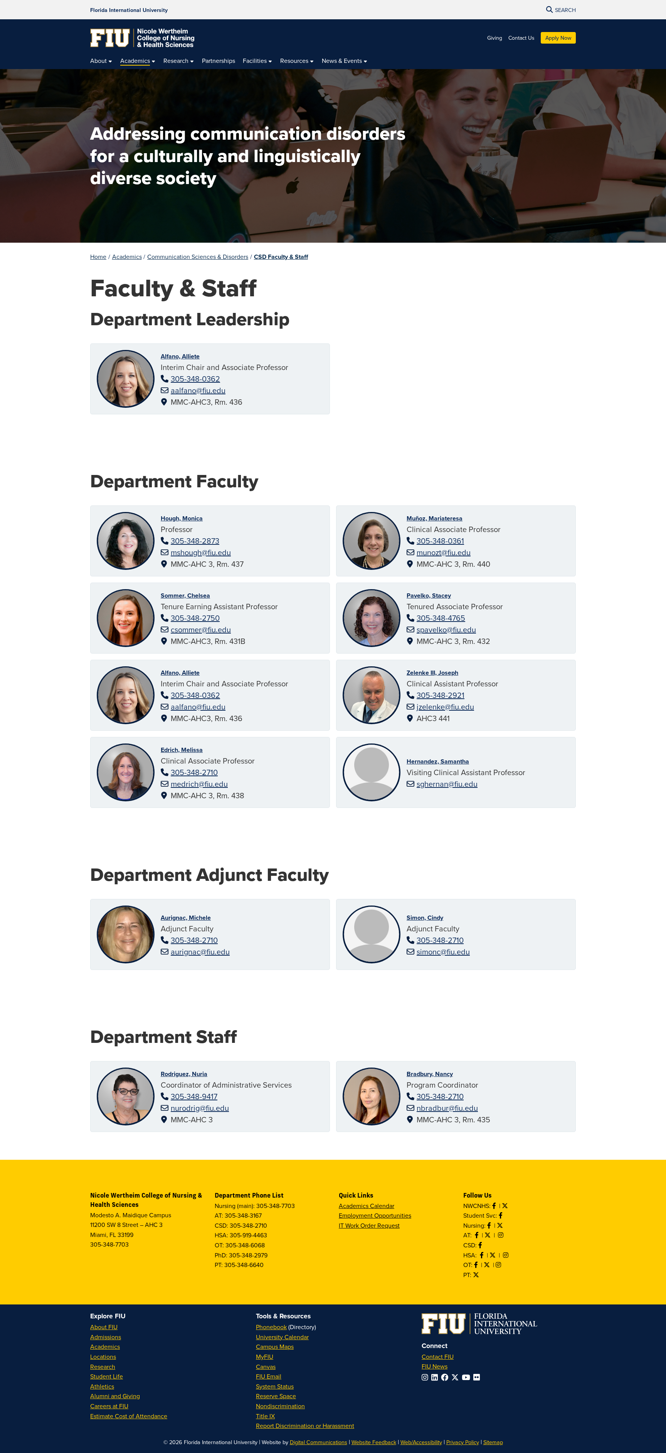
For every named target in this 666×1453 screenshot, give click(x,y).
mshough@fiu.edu (201, 552)
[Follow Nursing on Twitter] (501, 1225)
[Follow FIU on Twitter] (456, 1377)
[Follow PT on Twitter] (477, 1275)
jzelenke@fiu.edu (445, 706)
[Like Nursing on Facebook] (490, 1225)
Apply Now (558, 38)
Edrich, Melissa (182, 749)
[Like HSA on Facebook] (482, 1255)
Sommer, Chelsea (185, 595)
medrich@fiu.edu (199, 783)
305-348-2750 (195, 617)
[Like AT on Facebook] (477, 1235)
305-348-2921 (440, 695)
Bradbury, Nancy (430, 1073)
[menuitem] (101, 61)
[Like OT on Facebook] (476, 1264)
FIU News (434, 1366)
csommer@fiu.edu (201, 629)
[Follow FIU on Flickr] (478, 1377)
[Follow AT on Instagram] (501, 1235)
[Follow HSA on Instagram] (506, 1255)
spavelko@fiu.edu (446, 629)
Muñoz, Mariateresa (434, 518)
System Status (275, 1386)
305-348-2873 (195, 540)
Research (102, 1366)
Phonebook (271, 1327)
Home (98, 256)
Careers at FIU (109, 1406)
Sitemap (493, 1442)
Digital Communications (318, 1442)
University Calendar (282, 1337)
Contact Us (521, 38)
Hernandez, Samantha (438, 761)
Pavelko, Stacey (429, 595)
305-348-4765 (441, 617)
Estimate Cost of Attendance (128, 1416)
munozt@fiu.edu (444, 552)
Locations (103, 1356)
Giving (494, 38)
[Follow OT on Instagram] (499, 1264)
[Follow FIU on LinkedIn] (436, 1377)
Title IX (265, 1416)
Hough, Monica (182, 518)
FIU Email (268, 1376)
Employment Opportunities (375, 1215)
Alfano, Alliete (180, 356)
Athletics (102, 1386)
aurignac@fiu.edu (200, 951)
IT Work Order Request (369, 1225)
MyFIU (264, 1356)
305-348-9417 (194, 1096)
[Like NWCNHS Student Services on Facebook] (501, 1215)
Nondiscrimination (280, 1406)
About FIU (104, 1327)
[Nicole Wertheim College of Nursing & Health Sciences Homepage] (142, 38)
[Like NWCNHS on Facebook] (495, 1205)
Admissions (105, 1337)
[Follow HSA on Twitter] (493, 1255)
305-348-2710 (194, 772)
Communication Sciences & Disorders (197, 256)
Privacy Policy (462, 1442)
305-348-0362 (195, 378)
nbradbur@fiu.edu (447, 1107)
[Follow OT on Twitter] (487, 1264)
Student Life (106, 1376)
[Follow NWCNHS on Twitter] (506, 1205)
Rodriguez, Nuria (184, 1073)
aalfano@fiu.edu (198, 390)
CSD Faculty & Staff (281, 256)
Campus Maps (275, 1346)
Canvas (266, 1366)
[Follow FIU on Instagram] (426, 1377)
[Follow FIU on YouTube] (467, 1377)
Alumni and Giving (115, 1396)
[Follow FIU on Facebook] (446, 1377)
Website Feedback (374, 1442)
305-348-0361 (440, 540)
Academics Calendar (366, 1205)
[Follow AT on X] (488, 1235)
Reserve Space (276, 1396)
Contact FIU (438, 1356)
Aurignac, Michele (186, 917)
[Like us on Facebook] (481, 1245)
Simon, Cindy (425, 917)
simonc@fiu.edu (443, 951)
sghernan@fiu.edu (447, 783)
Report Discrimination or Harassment (305, 1425)
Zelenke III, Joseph (432, 672)
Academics (127, 256)
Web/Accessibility (421, 1442)
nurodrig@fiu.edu (200, 1107)
